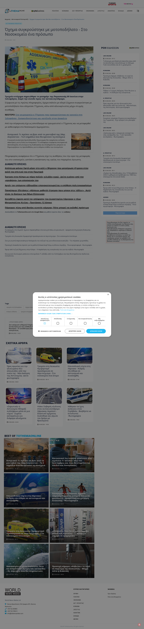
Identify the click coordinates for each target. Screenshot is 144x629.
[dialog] (72, 314)
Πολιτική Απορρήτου (67, 310)
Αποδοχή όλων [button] (96, 331)
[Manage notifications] (139, 624)
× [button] (108, 294)
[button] (72, 313)
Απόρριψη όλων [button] (75, 331)
